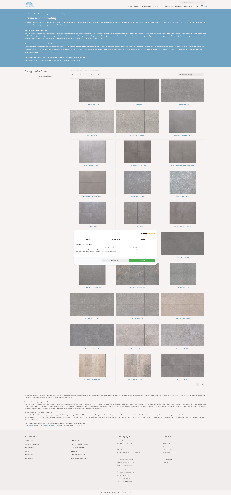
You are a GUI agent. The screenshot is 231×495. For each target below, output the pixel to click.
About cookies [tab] (115, 239)
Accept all (142, 260)
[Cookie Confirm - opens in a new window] (148, 234)
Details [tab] (143, 239)
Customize (114, 260)
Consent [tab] (87, 239)
